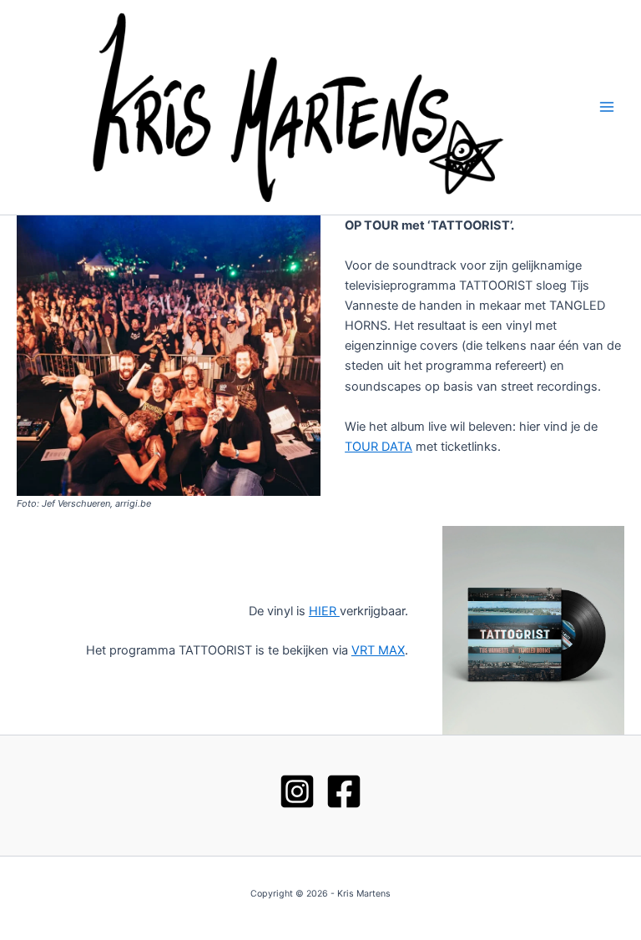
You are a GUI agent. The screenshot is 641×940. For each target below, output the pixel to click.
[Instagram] (297, 791)
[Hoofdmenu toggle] (606, 107)
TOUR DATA (378, 446)
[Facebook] (344, 791)
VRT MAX (378, 650)
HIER (324, 611)
